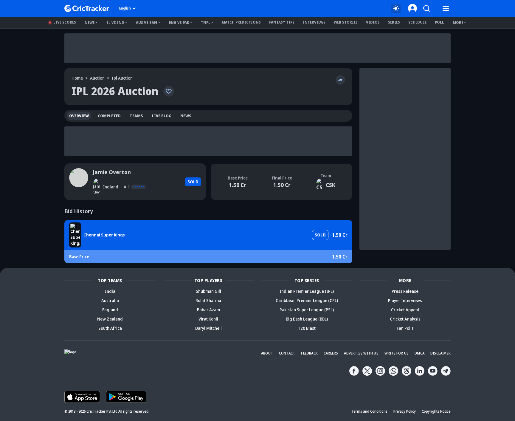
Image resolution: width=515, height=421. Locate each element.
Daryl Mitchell (208, 328)
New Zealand (110, 319)
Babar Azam (208, 309)
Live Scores (64, 22)
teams (136, 115)
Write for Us (396, 353)
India (110, 291)
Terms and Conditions (369, 411)
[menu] (446, 8)
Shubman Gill (208, 291)
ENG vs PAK (179, 22)
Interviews (314, 22)
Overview (79, 115)
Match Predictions (241, 22)
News (90, 22)
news (185, 115)
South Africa (110, 328)
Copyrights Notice (436, 411)
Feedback (309, 353)
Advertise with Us (361, 353)
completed (109, 115)
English (125, 8)
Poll (439, 22)
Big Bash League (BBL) (307, 319)
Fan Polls (405, 328)
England (110, 309)
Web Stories (346, 22)
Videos (373, 22)
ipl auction (122, 78)
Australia (110, 300)
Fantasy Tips (281, 22)
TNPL (205, 22)
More (458, 22)
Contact (287, 353)
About (267, 353)
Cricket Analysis (405, 319)
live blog (161, 115)
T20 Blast (307, 328)
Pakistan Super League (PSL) (307, 309)
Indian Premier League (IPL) (307, 291)
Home (77, 78)
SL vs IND (115, 22)
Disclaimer (440, 353)
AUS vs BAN (146, 22)
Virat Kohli (208, 319)
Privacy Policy (404, 411)
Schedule (417, 22)
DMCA (419, 353)
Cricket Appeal (405, 309)
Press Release (405, 291)
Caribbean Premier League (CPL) (307, 300)
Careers (331, 353)
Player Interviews (405, 300)
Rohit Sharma (208, 300)
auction (97, 78)
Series (394, 22)
